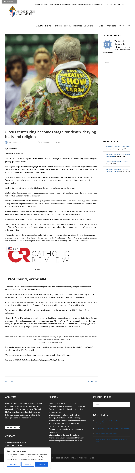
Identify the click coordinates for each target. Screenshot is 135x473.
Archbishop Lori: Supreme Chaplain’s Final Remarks (112, 428)
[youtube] (119, 4)
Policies (74, 4)
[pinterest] (111, 4)
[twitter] (115, 4)
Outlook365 (98, 4)
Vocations (88, 26)
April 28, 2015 (45, 142)
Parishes (58, 26)
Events (48, 26)
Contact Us (39, 4)
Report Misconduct (51, 4)
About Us (39, 26)
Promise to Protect (115, 26)
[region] (27, 458)
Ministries (78, 26)
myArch (90, 4)
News (58, 142)
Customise (13, 464)
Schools (67, 26)
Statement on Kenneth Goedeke (117, 162)
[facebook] (107, 4)
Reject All (27, 464)
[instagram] (123, 4)
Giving (100, 26)
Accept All (41, 464)
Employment (82, 4)
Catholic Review (64, 4)
